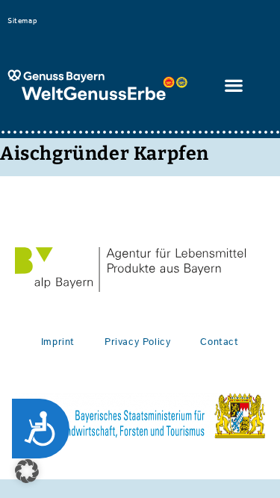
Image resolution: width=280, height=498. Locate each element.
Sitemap (22, 21)
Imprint (58, 342)
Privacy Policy (137, 342)
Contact (219, 342)
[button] (234, 85)
